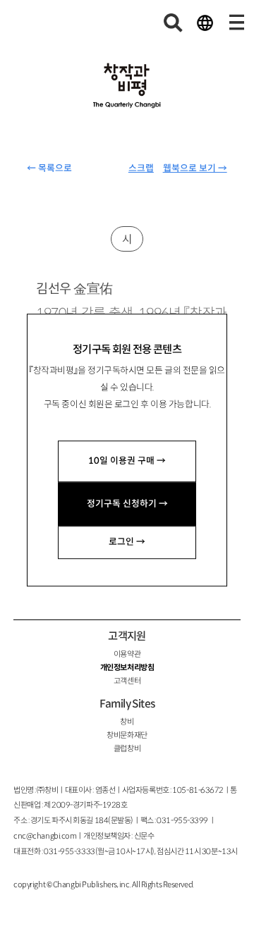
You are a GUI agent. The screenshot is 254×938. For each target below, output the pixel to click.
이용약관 (127, 654)
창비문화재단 (127, 735)
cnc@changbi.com (44, 836)
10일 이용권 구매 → (127, 461)
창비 (126, 722)
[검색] (173, 22)
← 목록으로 (49, 168)
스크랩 (141, 168)
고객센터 (127, 681)
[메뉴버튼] (236, 22)
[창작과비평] (127, 86)
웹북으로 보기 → (195, 168)
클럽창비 (127, 748)
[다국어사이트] (204, 22)
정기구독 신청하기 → (127, 504)
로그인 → (127, 542)
